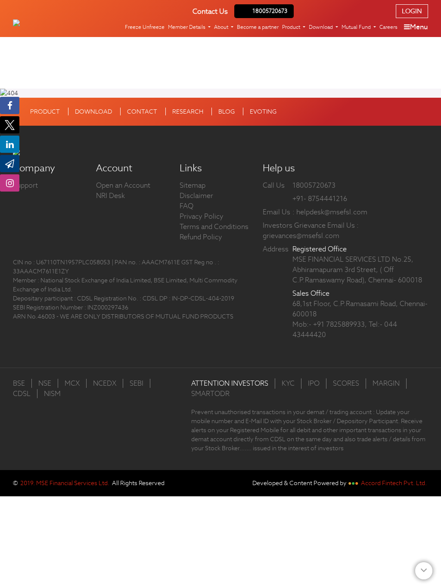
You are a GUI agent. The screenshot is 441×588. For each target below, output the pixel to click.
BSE (19, 383)
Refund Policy (201, 236)
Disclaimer (196, 195)
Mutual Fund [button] (357, 27)
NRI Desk (110, 195)
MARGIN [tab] (386, 383)
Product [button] (291, 27)
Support (25, 185)
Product (45, 111)
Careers (388, 27)
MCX (72, 383)
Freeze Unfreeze (145, 27)
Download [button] (321, 27)
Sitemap (192, 185)
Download (93, 111)
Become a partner (258, 27)
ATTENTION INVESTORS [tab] (229, 383)
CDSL (22, 393)
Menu (419, 26)
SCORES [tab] (346, 383)
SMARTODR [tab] (210, 393)
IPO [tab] (314, 383)
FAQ (186, 205)
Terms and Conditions (214, 226)
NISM (52, 393)
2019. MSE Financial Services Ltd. (64, 483)
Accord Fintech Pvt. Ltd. (394, 483)
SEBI (136, 383)
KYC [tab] (288, 383)
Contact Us (210, 11)
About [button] (222, 27)
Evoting (263, 111)
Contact (142, 111)
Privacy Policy (202, 216)
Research (187, 111)
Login (412, 11)
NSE (44, 383)
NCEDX (104, 383)
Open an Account (123, 185)
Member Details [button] (187, 27)
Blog (226, 111)
